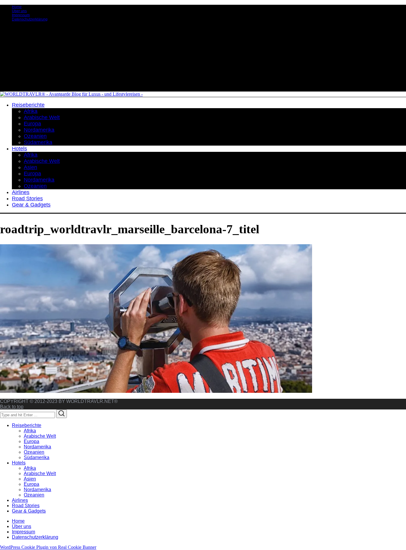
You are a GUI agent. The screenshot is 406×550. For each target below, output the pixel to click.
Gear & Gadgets (29, 510)
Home (17, 7)
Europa (31, 441)
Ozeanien (34, 452)
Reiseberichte (26, 425)
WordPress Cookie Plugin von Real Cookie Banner (48, 547)
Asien (30, 478)
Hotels (19, 462)
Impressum (21, 15)
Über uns (19, 11)
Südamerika (36, 457)
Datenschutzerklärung (30, 19)
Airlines (20, 500)
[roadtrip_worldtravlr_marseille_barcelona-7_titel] (156, 391)
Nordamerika (37, 446)
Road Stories (26, 505)
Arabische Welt (40, 436)
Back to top (11, 406)
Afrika (30, 430)
